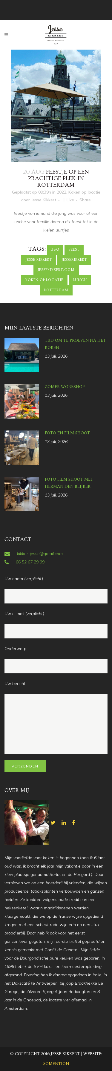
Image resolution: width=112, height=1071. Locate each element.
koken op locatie (44, 280)
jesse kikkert (38, 260)
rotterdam (56, 290)
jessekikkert (74, 260)
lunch (80, 280)
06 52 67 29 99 (30, 562)
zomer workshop (65, 386)
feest (74, 250)
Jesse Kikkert (43, 200)
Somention (56, 1063)
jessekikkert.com (56, 270)
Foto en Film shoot (67, 433)
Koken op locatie (84, 192)
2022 (61, 192)
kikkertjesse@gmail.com (40, 553)
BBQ (55, 250)
